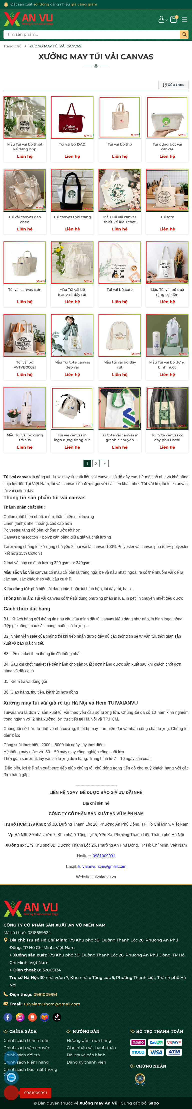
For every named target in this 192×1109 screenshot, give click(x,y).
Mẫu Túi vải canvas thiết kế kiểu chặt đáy (119, 222)
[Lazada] (44, 1017)
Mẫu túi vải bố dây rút (120, 365)
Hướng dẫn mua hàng (89, 1040)
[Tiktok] (56, 1017)
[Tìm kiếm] (184, 34)
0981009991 (104, 856)
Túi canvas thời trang (72, 217)
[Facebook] (8, 1017)
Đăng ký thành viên (86, 1062)
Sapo (153, 1103)
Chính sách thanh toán (27, 1040)
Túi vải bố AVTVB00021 (25, 365)
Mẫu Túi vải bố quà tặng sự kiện (167, 292)
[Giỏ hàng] (174, 19)
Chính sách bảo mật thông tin (30, 1072)
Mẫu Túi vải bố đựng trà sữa (25, 437)
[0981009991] (11, 1093)
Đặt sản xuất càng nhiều (53, 4)
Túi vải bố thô (120, 144)
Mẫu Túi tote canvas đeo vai (72, 365)
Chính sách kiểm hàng (26, 1062)
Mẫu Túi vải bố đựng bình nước (167, 365)
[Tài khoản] (161, 19)
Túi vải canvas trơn (25, 289)
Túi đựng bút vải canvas (167, 147)
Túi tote (167, 217)
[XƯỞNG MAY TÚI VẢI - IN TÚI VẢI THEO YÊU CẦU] (29, 19)
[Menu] (184, 19)
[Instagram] (20, 1017)
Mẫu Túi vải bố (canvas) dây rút (72, 292)
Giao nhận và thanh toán (91, 1047)
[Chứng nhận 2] (140, 1079)
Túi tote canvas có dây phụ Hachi (167, 437)
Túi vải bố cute (120, 289)
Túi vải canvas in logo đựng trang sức (72, 437)
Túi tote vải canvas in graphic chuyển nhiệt (119, 440)
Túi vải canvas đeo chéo (24, 219)
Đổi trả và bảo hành (86, 1055)
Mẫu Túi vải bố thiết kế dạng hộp (24, 147)
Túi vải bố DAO (72, 144)
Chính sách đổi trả (22, 1055)
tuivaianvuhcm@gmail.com (102, 866)
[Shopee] (32, 1017)
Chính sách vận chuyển (27, 1047)
